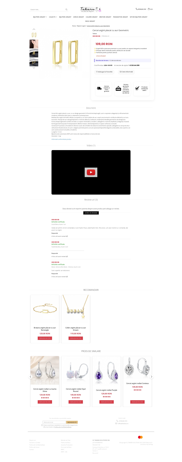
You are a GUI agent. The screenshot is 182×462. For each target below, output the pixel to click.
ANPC (62, 449)
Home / (74, 26)
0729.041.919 (123, 421)
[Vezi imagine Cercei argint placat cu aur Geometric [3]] (33, 62)
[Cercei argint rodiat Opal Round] (75, 370)
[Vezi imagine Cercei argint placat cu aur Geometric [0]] (33, 35)
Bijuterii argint (65, 17)
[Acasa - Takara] (91, 9)
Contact (31, 449)
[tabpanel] (64, 53)
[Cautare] (66, 9)
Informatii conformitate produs (61, 139)
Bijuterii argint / (82, 26)
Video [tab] (91, 145)
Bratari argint (105, 17)
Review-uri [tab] (91, 199)
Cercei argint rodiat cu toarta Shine (44, 390)
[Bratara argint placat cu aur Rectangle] (45, 309)
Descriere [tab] (91, 107)
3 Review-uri (105, 36)
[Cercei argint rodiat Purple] (106, 371)
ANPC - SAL (64, 452)
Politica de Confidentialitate (62, 427)
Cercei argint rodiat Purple (106, 390)
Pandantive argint (120, 17)
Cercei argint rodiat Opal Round (76, 390)
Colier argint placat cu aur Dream (75, 329)
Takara (95, 33)
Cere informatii (127, 72)
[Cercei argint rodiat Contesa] (137, 367)
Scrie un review (91, 213)
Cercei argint (78, 17)
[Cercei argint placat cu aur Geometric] (64, 53)
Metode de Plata (65, 440)
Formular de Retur (66, 447)
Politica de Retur (65, 442)
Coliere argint (92, 17)
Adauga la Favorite (105, 72)
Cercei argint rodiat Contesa (137, 383)
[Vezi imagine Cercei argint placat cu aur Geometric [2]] (33, 53)
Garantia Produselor (67, 445)
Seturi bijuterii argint (138, 17)
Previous (33, 29)
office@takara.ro (123, 423)
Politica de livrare (34, 447)
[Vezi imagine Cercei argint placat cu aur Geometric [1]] (33, 44)
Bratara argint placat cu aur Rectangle (45, 329)
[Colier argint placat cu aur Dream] (75, 309)
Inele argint (90, 21)
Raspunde (55, 233)
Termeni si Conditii (34, 442)
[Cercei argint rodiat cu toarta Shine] (45, 370)
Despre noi (32, 440)
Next (33, 67)
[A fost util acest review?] (67, 236)
